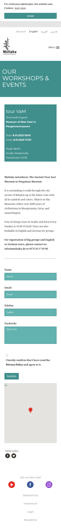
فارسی (53, 31)
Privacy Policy (14, 364)
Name (8, 269)
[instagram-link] (49, 485)
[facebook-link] (30, 485)
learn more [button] (20, 8)
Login (30, 511)
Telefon (8, 305)
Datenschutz (30, 495)
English (33, 31)
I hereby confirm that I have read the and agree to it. (28, 362)
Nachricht (10, 323)
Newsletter (30, 520)
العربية (44, 31)
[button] (30, 410)
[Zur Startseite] (9, 46)
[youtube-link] (11, 485)
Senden (11, 376)
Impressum (30, 503)
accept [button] (30, 16)
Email (8, 287)
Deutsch (21, 31)
